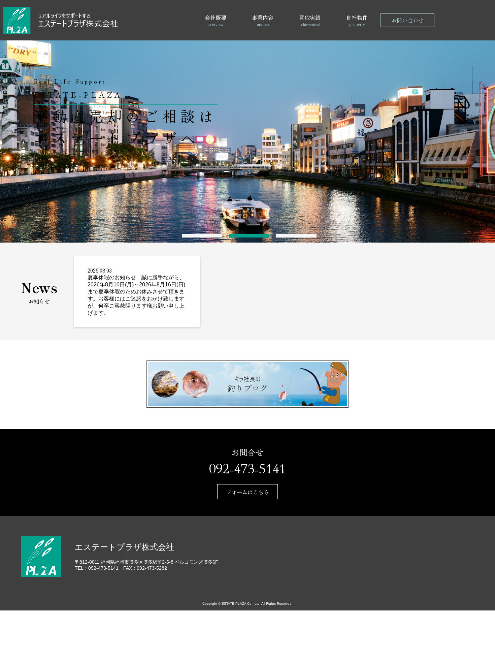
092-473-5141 (247, 467)
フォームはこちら (247, 492)
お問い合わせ (407, 20)
